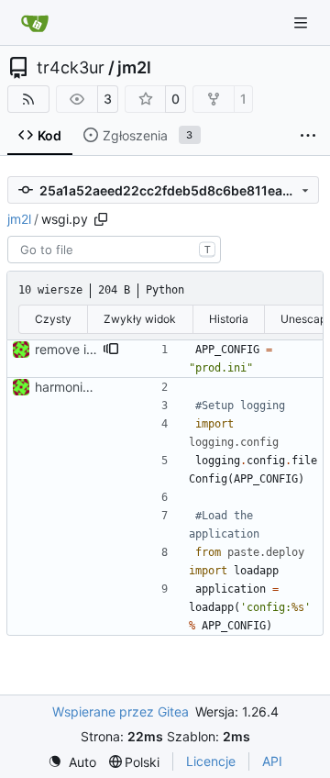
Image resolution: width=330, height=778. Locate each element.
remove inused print (94, 349)
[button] (111, 349)
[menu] (72, 762)
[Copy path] (100, 219)
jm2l (134, 68)
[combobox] (114, 249)
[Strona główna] (34, 22)
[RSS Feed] (28, 99)
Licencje (211, 761)
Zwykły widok (140, 319)
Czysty (53, 319)
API (272, 761)
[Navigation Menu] (302, 22)
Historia (228, 319)
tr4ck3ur (70, 68)
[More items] (308, 136)
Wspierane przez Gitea (120, 711)
